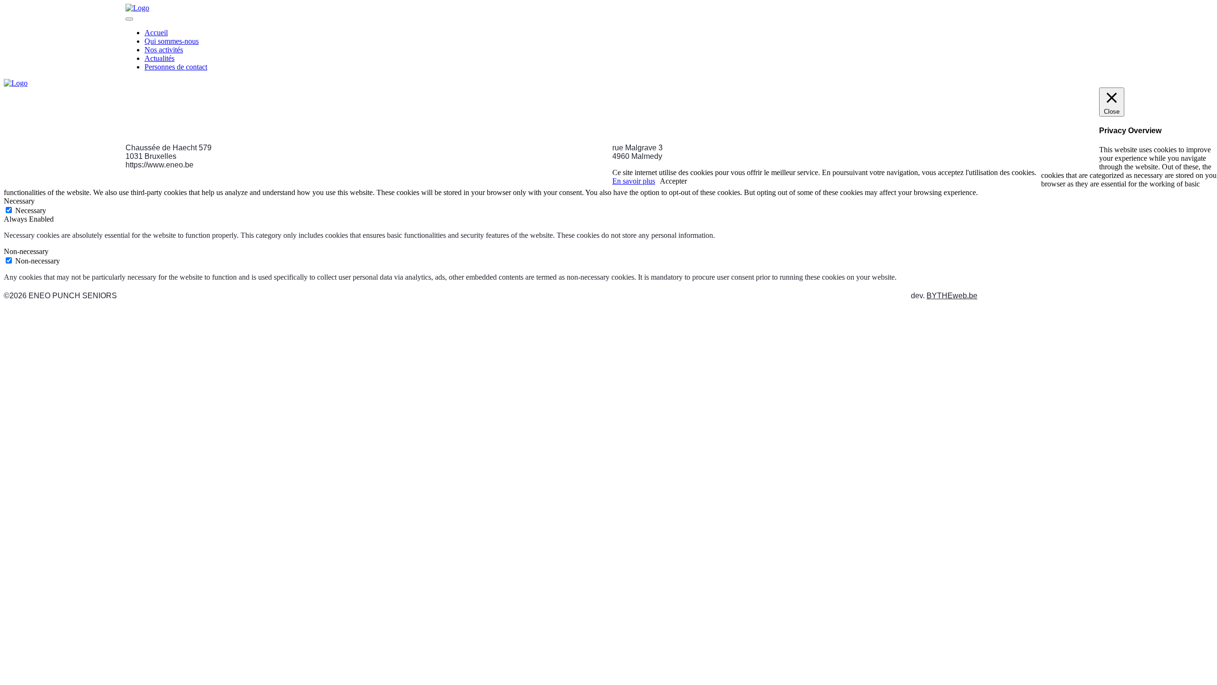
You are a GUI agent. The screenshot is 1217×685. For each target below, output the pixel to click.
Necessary (30, 210)
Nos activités (164, 50)
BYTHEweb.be (952, 296)
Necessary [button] (19, 201)
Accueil (156, 33)
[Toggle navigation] (129, 19)
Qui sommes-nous (172, 41)
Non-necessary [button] (26, 251)
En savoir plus (633, 181)
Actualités (159, 58)
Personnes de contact (176, 67)
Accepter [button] (673, 181)
